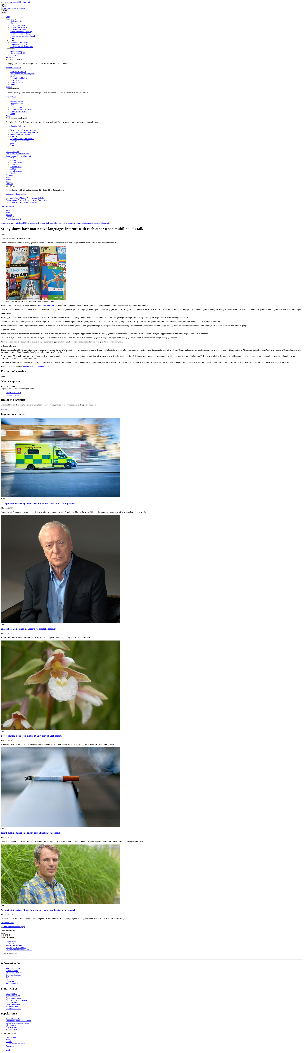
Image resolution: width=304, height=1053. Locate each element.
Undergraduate (11, 994)
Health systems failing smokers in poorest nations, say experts (30, 833)
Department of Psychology (47, 305)
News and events (7, 206)
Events (8, 179)
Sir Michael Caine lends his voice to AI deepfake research (28, 629)
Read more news (7, 923)
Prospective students (13, 969)
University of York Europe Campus (19, 950)
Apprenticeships (12, 1002)
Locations (9, 184)
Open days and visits (13, 1009)
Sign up (4, 409)
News (8, 177)
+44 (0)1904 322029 (13, 393)
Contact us (10, 943)
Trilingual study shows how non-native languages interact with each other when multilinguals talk (74, 223)
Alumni (8, 182)
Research (9, 57)
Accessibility (10, 1046)
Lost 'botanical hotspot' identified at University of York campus (31, 736)
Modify (8, 1050)
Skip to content (6, 2)
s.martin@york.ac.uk (13, 395)
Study (8, 17)
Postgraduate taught (13, 996)
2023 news (27, 223)
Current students (12, 971)
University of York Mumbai (16, 948)
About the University (13, 1019)
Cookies (9, 1042)
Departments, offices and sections (18, 1021)
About (8, 116)
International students (14, 973)
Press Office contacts (13, 219)
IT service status (12, 1027)
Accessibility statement (21, 2)
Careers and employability (15, 1004)
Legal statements (12, 1037)
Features (9, 215)
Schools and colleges (13, 975)
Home (3, 223)
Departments (10, 175)
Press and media (12, 984)
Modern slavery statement (15, 1044)
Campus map (11, 941)
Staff (7, 977)
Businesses (10, 981)
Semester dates (11, 1029)
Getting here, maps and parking (17, 1023)
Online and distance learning (16, 1000)
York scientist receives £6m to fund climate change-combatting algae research (38, 910)
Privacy (8, 1039)
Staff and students (12, 152)
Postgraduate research (14, 998)
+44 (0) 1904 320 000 (14, 945)
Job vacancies (11, 1025)
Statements (10, 217)
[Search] (26, 957)
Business (9, 87)
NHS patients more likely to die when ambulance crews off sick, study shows (38, 503)
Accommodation (12, 1006)
